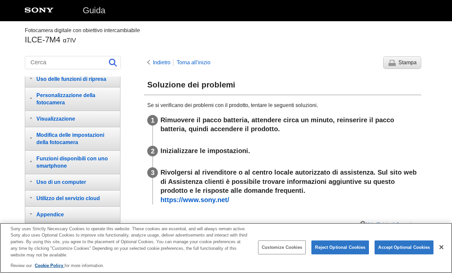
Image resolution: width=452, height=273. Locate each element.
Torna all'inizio (193, 62)
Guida (94, 10)
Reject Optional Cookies (340, 247)
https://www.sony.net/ (194, 199)
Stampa (407, 62)
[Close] (441, 247)
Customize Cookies (282, 247)
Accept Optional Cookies (404, 247)
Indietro (161, 62)
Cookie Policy (50, 265)
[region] (226, 248)
